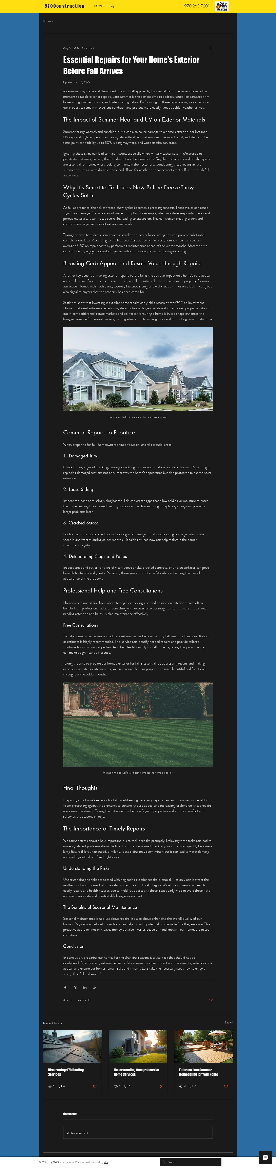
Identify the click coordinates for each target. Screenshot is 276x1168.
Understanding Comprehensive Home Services (136, 1072)
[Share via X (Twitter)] (75, 987)
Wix (106, 1162)
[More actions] (210, 47)
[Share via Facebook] (65, 987)
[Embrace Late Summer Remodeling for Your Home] (203, 1046)
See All (229, 1022)
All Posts (48, 21)
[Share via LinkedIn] (85, 987)
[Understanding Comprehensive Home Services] (138, 1046)
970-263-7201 (197, 6)
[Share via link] (95, 987)
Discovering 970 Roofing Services (66, 1072)
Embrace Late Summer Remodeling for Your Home (198, 1072)
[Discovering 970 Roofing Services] (72, 1046)
